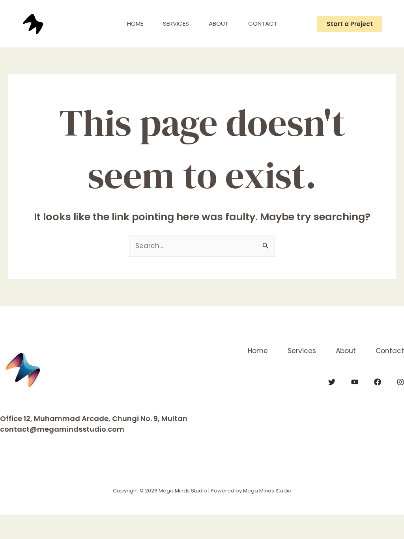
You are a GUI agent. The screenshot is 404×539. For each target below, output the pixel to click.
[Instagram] (400, 382)
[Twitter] (331, 382)
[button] (349, 24)
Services (176, 23)
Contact (262, 23)
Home (135, 23)
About (218, 23)
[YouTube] (354, 382)
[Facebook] (377, 382)
